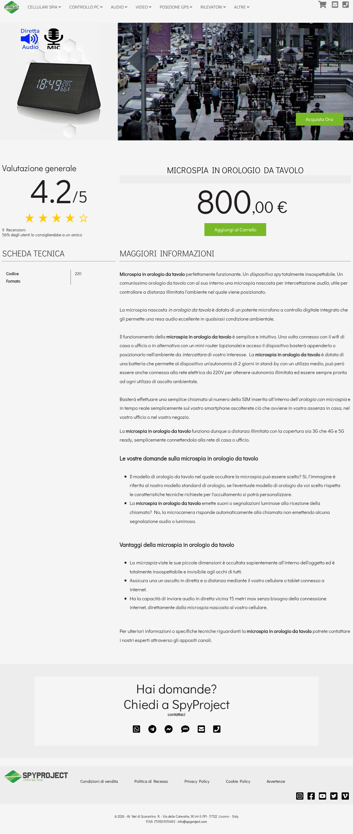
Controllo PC (84, 7)
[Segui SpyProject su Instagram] (299, 796)
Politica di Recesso (151, 781)
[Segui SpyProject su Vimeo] (345, 796)
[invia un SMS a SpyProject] (185, 729)
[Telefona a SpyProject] (347, 7)
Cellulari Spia (43, 7)
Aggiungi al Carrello (235, 229)
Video (142, 7)
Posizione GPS (175, 7)
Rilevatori (212, 7)
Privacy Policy (197, 781)
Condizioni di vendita (99, 781)
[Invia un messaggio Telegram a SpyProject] (152, 729)
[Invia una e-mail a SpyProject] (337, 7)
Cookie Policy (238, 781)
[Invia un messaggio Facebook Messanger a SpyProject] (169, 729)
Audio (118, 7)
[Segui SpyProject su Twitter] (333, 796)
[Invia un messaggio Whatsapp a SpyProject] (136, 729)
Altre (240, 7)
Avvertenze (276, 781)
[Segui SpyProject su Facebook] (311, 796)
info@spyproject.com (192, 822)
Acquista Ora (319, 119)
